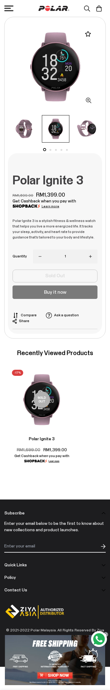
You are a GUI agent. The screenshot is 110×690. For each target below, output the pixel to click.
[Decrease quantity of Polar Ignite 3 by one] (40, 256)
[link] (55, 660)
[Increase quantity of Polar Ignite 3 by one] (90, 256)
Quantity (20, 256)
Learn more (50, 206)
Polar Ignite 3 (42, 439)
